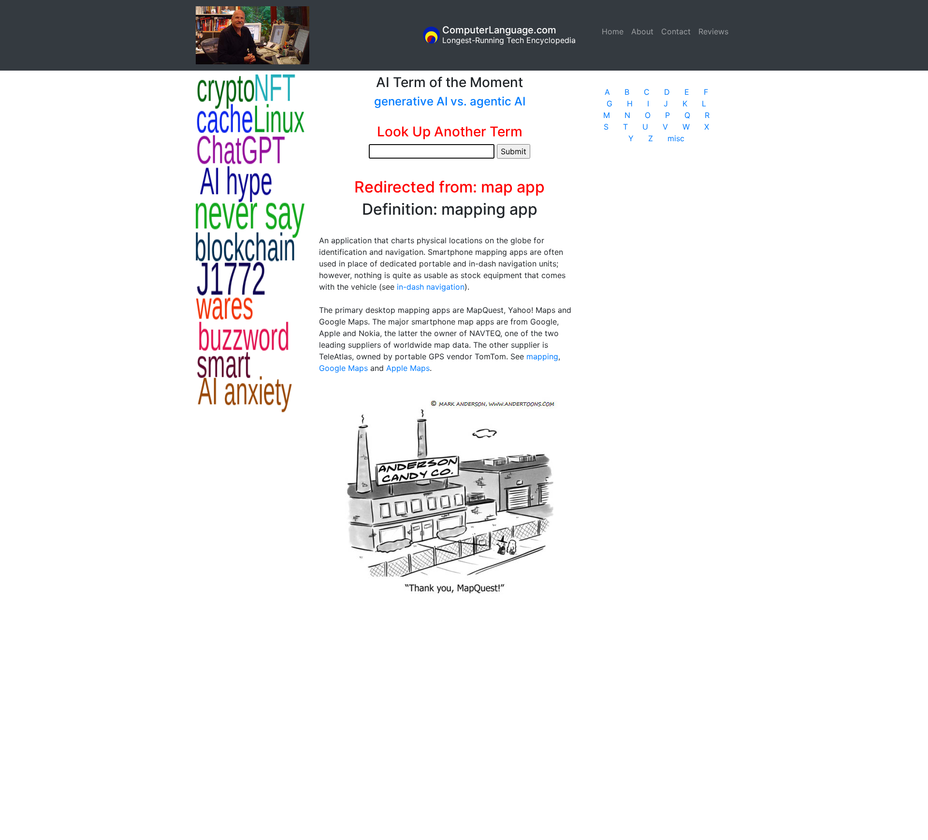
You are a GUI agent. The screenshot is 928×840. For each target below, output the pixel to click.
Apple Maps (408, 368)
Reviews (713, 31)
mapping (542, 356)
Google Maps (343, 368)
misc (675, 138)
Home (614, 31)
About (642, 31)
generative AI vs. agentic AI (449, 101)
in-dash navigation (430, 287)
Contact (676, 31)
